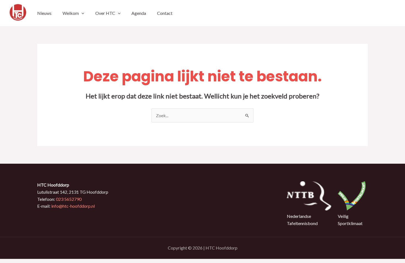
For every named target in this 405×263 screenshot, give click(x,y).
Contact (164, 13)
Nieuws (44, 13)
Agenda (138, 13)
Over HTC (105, 13)
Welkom (71, 13)
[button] (81, 13)
